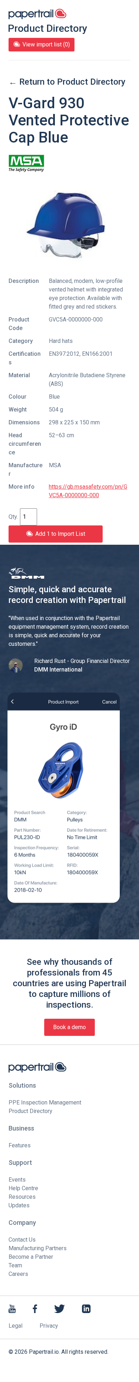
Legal (15, 1325)
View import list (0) (46, 44)
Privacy (49, 1325)
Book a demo (69, 1027)
